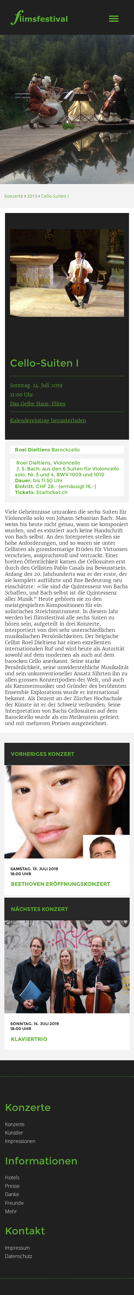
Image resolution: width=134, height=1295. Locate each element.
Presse (12, 1185)
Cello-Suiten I (55, 196)
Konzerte (13, 196)
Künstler (14, 1132)
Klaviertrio (29, 1039)
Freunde (14, 1203)
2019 (32, 196)
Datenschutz (18, 1256)
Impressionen (20, 1141)
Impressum (17, 1247)
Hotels (12, 1177)
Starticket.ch (52, 492)
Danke (12, 1194)
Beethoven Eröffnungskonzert (60, 884)
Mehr (11, 1211)
